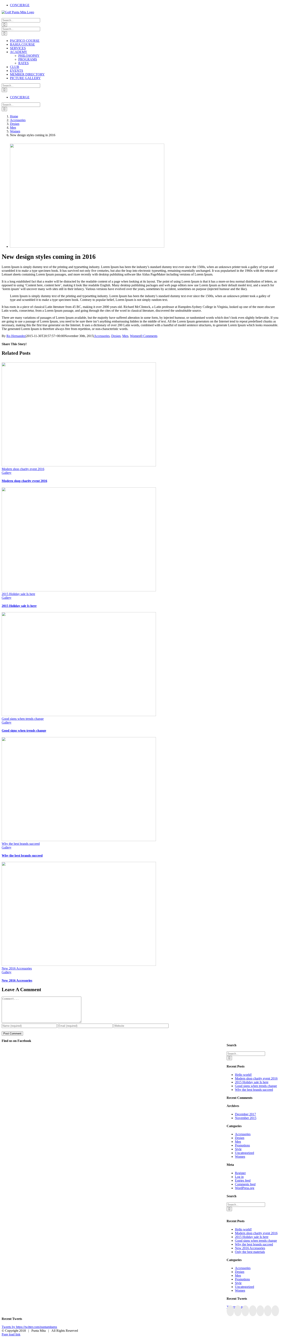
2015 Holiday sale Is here (18, 594)
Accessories (102, 336)
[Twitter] (238, 1310)
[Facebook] (230, 1310)
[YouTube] (245, 1310)
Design (116, 336)
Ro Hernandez (16, 336)
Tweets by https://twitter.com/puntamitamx (29, 1327)
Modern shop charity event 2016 (23, 469)
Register (240, 1173)
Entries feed (243, 1180)
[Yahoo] (275, 1310)
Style (238, 1149)
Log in (239, 1177)
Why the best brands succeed (21, 843)
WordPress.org (244, 1188)
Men (125, 336)
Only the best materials (250, 1252)
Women (135, 336)
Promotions (242, 1145)
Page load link (11, 1334)
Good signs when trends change (23, 718)
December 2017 (245, 1114)
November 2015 (245, 1118)
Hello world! (243, 1074)
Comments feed (245, 1184)
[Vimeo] (260, 1310)
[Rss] (253, 1310)
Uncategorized (244, 1153)
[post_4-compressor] (87, 246)
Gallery (6, 472)
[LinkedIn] (268, 1310)
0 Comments (149, 336)
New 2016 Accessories (17, 968)
